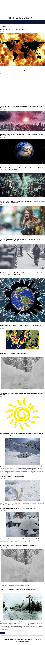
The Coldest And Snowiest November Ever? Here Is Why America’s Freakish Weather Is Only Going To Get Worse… (20, 239)
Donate (26, 23)
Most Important (20, 23)
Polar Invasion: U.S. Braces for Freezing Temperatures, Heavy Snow (18, 545)
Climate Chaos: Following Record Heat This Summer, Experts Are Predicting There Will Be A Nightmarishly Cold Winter (22, 273)
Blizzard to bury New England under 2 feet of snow (14, 353)
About (22, 639)
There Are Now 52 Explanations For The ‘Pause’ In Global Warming (18, 589)
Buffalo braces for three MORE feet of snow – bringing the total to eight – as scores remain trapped (21, 434)
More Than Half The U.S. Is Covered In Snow (12, 476)
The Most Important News (23, 18)
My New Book (6, 639)
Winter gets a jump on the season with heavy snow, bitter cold (17, 508)
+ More (2, 633)
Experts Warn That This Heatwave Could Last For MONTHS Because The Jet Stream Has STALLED (20, 326)
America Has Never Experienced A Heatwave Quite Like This (16, 70)
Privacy (25, 639)
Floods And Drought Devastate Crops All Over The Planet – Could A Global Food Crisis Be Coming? (21, 135)
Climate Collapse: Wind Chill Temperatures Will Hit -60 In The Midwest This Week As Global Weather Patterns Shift (22, 201)
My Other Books (13, 639)
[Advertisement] (22, 8)
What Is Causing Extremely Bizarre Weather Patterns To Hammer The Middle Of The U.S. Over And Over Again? (21, 168)
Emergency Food (31, 639)
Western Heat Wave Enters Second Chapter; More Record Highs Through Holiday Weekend (21, 393)
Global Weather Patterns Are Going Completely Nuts (14, 30)
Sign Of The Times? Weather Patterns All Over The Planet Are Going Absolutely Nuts (21, 107)
